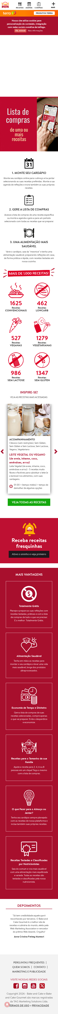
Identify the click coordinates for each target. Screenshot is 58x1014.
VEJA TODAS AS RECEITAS (29, 502)
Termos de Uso (19, 1005)
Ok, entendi (20, 30)
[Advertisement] (29, 66)
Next (55, 451)
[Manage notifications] (7, 1004)
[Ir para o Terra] (9, 13)
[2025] (29, 124)
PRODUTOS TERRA (44, 13)
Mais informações (35, 30)
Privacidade (40, 1005)
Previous (3, 451)
